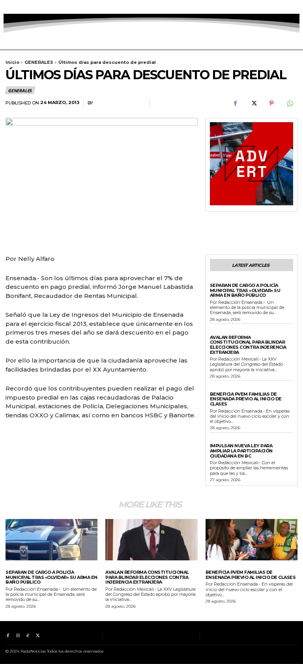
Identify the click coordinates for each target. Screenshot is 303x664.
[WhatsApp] (289, 103)
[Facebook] (8, 7)
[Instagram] (18, 7)
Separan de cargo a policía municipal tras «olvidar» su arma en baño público (245, 290)
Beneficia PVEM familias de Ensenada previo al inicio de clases (246, 399)
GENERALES (38, 62)
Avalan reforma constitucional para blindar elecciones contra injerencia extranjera (248, 345)
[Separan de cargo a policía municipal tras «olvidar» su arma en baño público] (51, 539)
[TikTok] (28, 7)
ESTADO (219, 331)
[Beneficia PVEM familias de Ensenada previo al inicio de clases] (251, 539)
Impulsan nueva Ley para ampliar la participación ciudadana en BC (241, 450)
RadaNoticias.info (119, 103)
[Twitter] (38, 7)
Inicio (12, 62)
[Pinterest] (271, 103)
